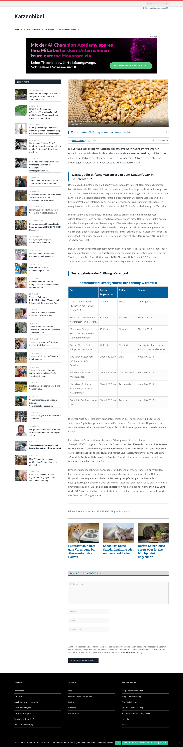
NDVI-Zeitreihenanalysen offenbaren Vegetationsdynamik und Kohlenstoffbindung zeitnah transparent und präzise (43, 113)
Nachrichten (73, 713)
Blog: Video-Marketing (131, 696)
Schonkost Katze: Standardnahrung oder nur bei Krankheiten (118, 549)
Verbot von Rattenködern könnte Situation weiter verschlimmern (43, 182)
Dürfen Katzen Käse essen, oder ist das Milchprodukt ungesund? (151, 551)
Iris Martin (78, 140)
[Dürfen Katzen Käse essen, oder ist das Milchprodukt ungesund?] (153, 533)
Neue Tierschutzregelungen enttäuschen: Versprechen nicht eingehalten (43, 462)
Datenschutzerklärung (132, 652)
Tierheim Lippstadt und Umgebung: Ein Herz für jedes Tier (44, 343)
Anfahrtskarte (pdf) (22, 713)
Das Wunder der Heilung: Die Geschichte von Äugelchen (41, 255)
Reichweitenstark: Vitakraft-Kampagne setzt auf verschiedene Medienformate (44, 284)
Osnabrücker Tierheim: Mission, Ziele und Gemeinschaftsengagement (43, 403)
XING (124, 724)
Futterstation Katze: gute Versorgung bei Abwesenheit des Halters (81, 551)
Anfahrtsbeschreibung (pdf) (26, 702)
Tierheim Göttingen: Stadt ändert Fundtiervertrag (43, 357)
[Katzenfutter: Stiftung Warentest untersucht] (118, 104)
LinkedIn (125, 719)
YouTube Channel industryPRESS (136, 713)
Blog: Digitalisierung (130, 702)
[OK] (179, 742)
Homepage (19, 690)
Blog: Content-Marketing (132, 690)
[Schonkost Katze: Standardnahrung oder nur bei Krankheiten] (118, 533)
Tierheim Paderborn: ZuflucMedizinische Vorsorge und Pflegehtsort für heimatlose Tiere (44, 300)
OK (118, 742)
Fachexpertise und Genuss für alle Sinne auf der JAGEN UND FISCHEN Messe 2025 (45, 227)
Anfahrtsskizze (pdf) (22, 707)
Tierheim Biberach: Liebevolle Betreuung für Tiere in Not (42, 314)
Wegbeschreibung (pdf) (24, 719)
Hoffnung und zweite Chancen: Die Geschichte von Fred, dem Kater (44, 211)
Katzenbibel (29, 16)
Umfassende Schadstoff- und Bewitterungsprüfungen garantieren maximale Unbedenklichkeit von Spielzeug (45, 147)
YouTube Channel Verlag (132, 707)
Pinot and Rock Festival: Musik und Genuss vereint (44, 387)
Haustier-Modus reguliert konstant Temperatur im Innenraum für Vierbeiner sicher (44, 96)
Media (70, 690)
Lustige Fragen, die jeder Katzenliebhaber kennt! (40, 241)
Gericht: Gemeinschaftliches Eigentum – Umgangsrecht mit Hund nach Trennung (42, 477)
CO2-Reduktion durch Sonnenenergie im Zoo (39, 269)
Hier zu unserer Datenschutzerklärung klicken (145, 742)
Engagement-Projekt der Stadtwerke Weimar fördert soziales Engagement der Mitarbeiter (45, 197)
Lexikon (71, 702)
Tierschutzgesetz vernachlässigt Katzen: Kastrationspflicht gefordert (45, 446)
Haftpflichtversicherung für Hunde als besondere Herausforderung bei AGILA (44, 432)
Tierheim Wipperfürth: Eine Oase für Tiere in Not (45, 417)
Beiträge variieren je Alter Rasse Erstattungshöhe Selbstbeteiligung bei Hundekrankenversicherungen (44, 130)
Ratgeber (72, 707)
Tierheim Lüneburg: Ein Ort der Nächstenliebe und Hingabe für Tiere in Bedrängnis (43, 373)
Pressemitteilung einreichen (80, 696)
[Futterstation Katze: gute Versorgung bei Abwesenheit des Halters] (83, 533)
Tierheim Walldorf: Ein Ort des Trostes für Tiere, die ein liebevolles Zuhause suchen (44, 329)
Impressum (19, 696)
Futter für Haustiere (160, 140)
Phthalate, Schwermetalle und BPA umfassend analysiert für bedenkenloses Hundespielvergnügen (44, 166)
